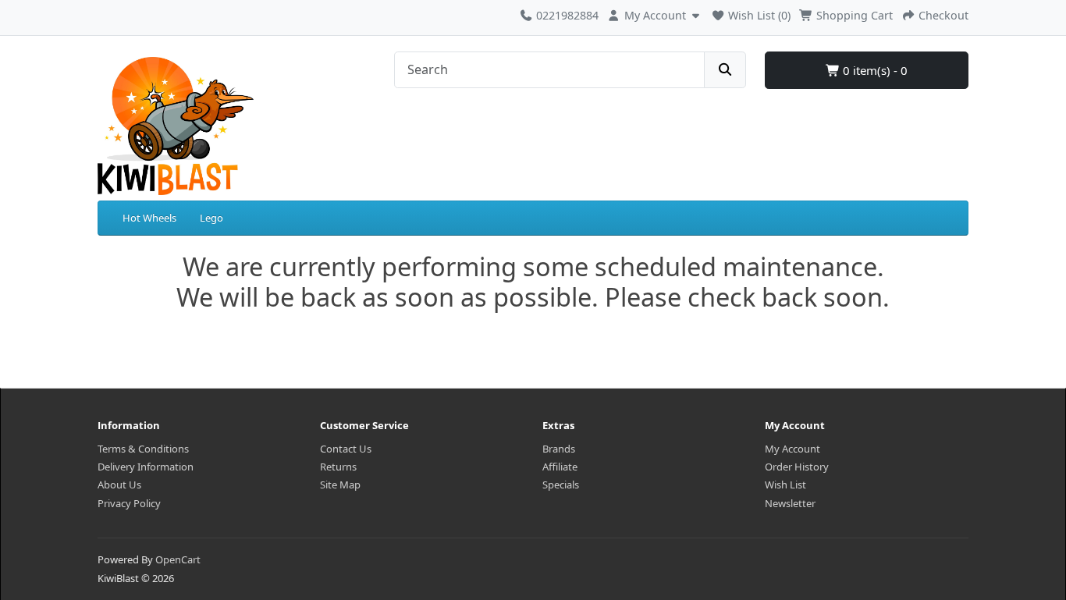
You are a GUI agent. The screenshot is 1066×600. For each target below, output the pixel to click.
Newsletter (790, 503)
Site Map (340, 485)
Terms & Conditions (143, 449)
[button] (655, 13)
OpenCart (178, 559)
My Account (792, 449)
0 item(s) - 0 (874, 70)
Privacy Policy (129, 503)
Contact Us (345, 449)
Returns (338, 467)
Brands (558, 449)
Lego (211, 218)
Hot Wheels (149, 218)
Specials (560, 485)
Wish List (785, 485)
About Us (119, 485)
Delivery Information (146, 467)
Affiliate (559, 467)
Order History (797, 467)
